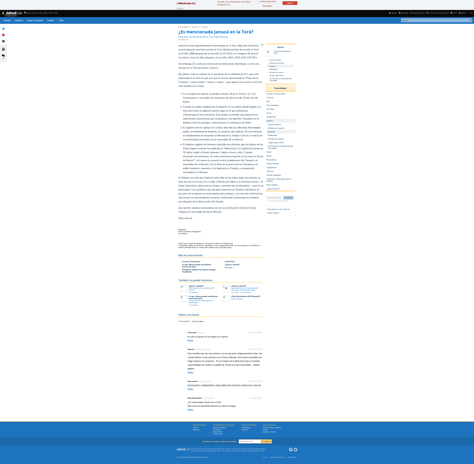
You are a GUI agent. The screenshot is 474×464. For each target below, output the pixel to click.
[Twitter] (295, 449)
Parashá (244, 430)
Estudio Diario (217, 432)
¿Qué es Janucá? (232, 265)
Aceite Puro (230, 261)
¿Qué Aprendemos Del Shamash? (245, 296)
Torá (238, 451)
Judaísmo (19, 20)
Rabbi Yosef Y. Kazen (223, 451)
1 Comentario (193, 292)
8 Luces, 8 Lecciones (191, 261)
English (270, 213)
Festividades (183, 27)
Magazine (196, 430)
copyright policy (225, 247)
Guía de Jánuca (275, 60)
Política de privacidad (277, 457)
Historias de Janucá (277, 63)
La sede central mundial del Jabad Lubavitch (252, 448)
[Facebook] (291, 449)
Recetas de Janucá (276, 72)
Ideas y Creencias (35, 20)
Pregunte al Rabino (418, 13)
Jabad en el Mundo (269, 432)
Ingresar (394, 13)
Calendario (216, 430)
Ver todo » (229, 267)
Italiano (276, 213)
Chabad (207, 448)
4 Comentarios (245, 292)
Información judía (253, 451)
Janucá (195, 27)
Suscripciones (217, 434)
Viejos (201, 321)
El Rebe (265, 430)
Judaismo (243, 451)
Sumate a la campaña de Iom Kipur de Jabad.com (234, 3)
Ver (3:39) (234, 292)
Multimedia (273, 69)
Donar (455, 13)
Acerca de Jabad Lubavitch (272, 428)
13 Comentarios (237, 299)
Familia (50, 20)
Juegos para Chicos (277, 75)
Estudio (7, 20)
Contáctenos (292, 457)
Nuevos (195, 321)
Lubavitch (213, 448)
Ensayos (204, 27)
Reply (190, 340)
